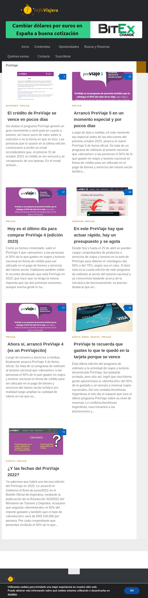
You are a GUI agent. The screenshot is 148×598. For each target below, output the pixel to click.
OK (132, 590)
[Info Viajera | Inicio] (39, 9)
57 (63, 307)
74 (63, 432)
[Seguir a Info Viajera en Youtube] (105, 579)
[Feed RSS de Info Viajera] (139, 579)
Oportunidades (68, 46)
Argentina (77, 221)
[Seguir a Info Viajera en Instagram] (98, 579)
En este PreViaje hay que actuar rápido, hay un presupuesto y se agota (98, 235)
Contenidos (42, 46)
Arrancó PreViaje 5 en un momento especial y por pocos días (99, 119)
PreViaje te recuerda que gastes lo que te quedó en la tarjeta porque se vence (101, 350)
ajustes (12, 594)
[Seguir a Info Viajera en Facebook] (118, 579)
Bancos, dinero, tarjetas (86, 337)
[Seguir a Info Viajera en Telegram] (125, 579)
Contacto (43, 56)
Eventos (10, 461)
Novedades (12, 106)
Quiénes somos (18, 56)
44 (130, 192)
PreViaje (24, 106)
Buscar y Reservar (96, 46)
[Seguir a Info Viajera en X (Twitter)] (111, 579)
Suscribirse (62, 56)
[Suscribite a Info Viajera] (132, 579)
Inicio (25, 46)
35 (130, 76)
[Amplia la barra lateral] (141, 67)
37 (63, 192)
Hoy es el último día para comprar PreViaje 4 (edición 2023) (35, 235)
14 (130, 307)
